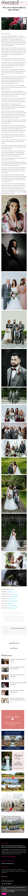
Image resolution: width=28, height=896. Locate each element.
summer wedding (7, 619)
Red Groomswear (14, 596)
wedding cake (21, 619)
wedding (16, 619)
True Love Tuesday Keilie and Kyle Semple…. (18, 660)
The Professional (13, 607)
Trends (12, 619)
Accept (4, 893)
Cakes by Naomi (9, 603)
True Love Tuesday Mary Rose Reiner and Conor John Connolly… (17, 699)
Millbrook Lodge (10, 591)
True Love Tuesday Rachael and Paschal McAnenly (17, 667)
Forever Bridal (14, 594)
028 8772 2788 (4, 876)
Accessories (8, 616)
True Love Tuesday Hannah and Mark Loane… (17, 675)
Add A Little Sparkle (13, 601)
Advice (12, 616)
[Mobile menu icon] (26, 2)
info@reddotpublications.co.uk (7, 880)
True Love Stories (6, 18)
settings (12, 891)
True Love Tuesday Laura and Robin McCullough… (18, 683)
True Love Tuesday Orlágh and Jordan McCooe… (17, 691)
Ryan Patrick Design (12, 605)
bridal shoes (22, 616)
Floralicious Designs (11, 598)
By (19, 612)
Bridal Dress (17, 616)
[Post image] (5, 661)
